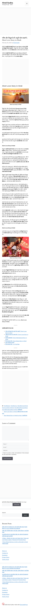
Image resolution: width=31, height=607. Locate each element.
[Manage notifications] (3, 604)
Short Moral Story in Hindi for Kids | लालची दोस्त (15, 415)
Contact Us (5, 553)
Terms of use (5, 559)
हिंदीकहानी (20, 409)
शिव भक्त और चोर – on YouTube (12, 344)
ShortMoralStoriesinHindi (20, 407)
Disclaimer (5, 555)
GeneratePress (24, 604)
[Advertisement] (15, 21)
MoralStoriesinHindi (23, 406)
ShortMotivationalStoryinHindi (10, 409)
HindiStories (14, 406)
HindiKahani (7, 406)
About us (4, 551)
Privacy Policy (5, 557)
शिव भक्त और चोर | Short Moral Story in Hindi (15, 341)
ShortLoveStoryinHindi (8, 407)
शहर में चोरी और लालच (9, 342)
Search (4, 512)
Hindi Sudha (7, 3)
